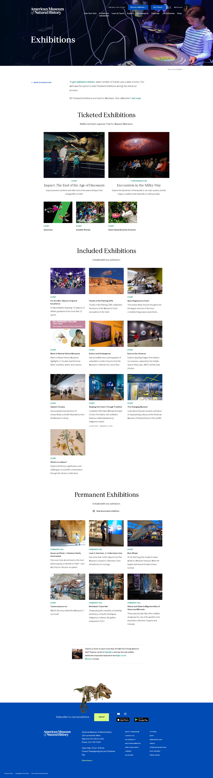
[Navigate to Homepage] (47, 11)
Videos (152, 743)
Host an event (155, 751)
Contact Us (129, 735)
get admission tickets (83, 82)
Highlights (109, 652)
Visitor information (133, 743)
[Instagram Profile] (124, 713)
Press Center (155, 755)
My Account (178, 7)
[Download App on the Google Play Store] (141, 719)
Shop (152, 735)
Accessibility (130, 739)
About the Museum (132, 731)
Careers (128, 751)
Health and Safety (132, 747)
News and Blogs (156, 739)
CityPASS (153, 731)
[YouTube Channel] (117, 713)
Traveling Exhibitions (158, 747)
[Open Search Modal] (170, 7)
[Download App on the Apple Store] (123, 719)
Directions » (87, 761)
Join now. (136, 98)
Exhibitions (53, 40)
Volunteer (129, 755)
